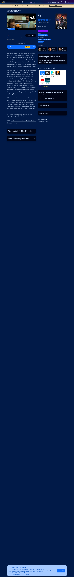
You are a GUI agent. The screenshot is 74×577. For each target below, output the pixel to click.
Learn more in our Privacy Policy (20, 574)
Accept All (61, 570)
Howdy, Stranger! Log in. (53, 2)
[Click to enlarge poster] (61, 21)
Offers (26, 2)
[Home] (3, 2)
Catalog (11, 2)
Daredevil (40, 41)
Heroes (40, 39)
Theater (31, 35)
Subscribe (32, 2)
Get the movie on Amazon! (47, 98)
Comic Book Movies (42, 35)
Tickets (19, 2)
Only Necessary (51, 570)
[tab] (52, 56)
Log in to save (10, 37)
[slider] (38, 19)
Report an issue (43, 113)
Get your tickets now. (55, 6)
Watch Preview (22, 22)
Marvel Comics (47, 39)
